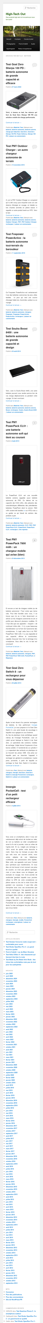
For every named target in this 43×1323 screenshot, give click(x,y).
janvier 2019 (10, 1098)
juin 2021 (9, 1052)
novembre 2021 (11, 1044)
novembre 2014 (11, 1219)
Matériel (16, 127)
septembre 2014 (11, 1225)
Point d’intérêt (23, 44)
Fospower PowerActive (21, 314)
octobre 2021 (10, 1047)
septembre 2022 (11, 1027)
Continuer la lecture (13, 122)
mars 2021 (9, 1057)
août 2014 (9, 1227)
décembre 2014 (11, 1217)
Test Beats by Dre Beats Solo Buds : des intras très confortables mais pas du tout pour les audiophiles (21, 962)
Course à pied (28, 39)
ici (24, 510)
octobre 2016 (10, 1161)
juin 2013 (9, 1263)
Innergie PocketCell (19, 775)
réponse (23, 529)
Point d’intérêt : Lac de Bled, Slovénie (20, 952)
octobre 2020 (10, 1070)
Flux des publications (14, 1294)
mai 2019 (9, 1090)
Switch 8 (9, 777)
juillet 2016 (10, 1169)
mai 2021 (9, 1055)
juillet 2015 (10, 1199)
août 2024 (9, 983)
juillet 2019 (10, 1087)
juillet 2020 (10, 1075)
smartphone (18, 922)
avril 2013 (9, 1268)
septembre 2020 (11, 1072)
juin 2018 (9, 1110)
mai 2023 (9, 1006)
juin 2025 (9, 973)
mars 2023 (9, 1011)
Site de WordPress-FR (14, 1299)
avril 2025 (9, 976)
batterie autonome (18, 129)
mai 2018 (9, 1113)
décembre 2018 (11, 1100)
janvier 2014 (10, 1245)
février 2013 (10, 1270)
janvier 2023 (10, 1016)
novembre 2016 (11, 1159)
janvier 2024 (10, 989)
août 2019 (9, 1085)
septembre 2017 (11, 1133)
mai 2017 (9, 1143)
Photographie (10, 44)
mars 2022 (9, 1039)
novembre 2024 (11, 981)
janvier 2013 (10, 1273)
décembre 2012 (11, 1275)
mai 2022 (9, 1034)
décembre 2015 (11, 1186)
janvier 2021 (10, 1062)
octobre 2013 (10, 1253)
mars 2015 (9, 1209)
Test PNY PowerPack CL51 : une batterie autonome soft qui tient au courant (17, 429)
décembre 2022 (11, 1019)
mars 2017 (9, 1148)
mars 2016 (9, 1179)
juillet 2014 (10, 1230)
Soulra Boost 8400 (30, 410)
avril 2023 (9, 1009)
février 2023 (10, 1014)
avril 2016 (9, 1176)
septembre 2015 (11, 1194)
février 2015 (10, 1212)
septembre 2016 (11, 1164)
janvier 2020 (10, 1080)
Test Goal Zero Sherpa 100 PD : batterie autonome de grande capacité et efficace (17, 73)
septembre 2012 (11, 1283)
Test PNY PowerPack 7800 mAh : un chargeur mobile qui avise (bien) (16, 547)
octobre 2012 (10, 1280)
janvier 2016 (10, 1184)
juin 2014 (9, 1232)
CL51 (27, 525)
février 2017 (10, 1151)
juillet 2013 (10, 1260)
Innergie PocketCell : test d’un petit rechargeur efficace (16, 794)
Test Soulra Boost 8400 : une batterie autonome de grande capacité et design (17, 338)
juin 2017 (9, 1141)
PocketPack (29, 656)
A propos (18, 39)
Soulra (21, 410)
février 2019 (10, 1095)
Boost (8, 410)
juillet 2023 (10, 1001)
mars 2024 (9, 986)
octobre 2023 (10, 996)
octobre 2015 (10, 1192)
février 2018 (10, 1120)
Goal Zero (24, 132)
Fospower (9, 314)
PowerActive (10, 316)
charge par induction (13, 132)
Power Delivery (22, 134)
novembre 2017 (11, 1128)
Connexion (10, 1292)
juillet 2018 (10, 1108)
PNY (19, 222)
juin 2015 (9, 1202)
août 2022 (9, 1029)
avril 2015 (9, 1207)
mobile (21, 920)
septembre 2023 (11, 999)
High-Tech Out (15, 14)
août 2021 (9, 1049)
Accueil (8, 39)
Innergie (15, 920)
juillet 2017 (10, 1138)
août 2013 (9, 1258)
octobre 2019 (10, 1082)
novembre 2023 (11, 994)
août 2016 (9, 1166)
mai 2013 (9, 1265)
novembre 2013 (11, 1250)
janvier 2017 (10, 1154)
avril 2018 (9, 1115)
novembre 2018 (11, 1103)
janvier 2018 (10, 1123)
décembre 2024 (11, 978)
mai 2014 (9, 1235)
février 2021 (10, 1060)
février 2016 (10, 1181)
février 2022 (10, 1042)
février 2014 (10, 1242)
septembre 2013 (11, 1255)
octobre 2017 (10, 1131)
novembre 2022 (11, 1021)
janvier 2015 (10, 1214)
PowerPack (22, 527)
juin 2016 (9, 1171)
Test (21, 127)
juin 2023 (9, 1004)
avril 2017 (9, 1146)
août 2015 (9, 1197)
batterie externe (30, 129)
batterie (8, 129)
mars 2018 (9, 1118)
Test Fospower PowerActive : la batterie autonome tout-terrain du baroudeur (17, 241)
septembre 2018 (11, 1105)
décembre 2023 (11, 991)
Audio (33, 44)
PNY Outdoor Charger (29, 222)
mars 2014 (9, 1240)
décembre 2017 (11, 1126)
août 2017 (9, 1136)
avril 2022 (9, 1037)
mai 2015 (9, 1204)
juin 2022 (9, 1032)
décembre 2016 (11, 1156)
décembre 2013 (11, 1247)
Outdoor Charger (11, 222)
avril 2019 (9, 1093)
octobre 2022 (10, 1024)
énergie (15, 772)
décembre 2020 (11, 1065)
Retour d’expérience (25, 49)
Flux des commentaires (14, 1297)
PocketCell (28, 920)
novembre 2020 (11, 1067)
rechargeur (9, 224)
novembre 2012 (11, 1278)
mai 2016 (9, 1174)
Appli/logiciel (10, 49)
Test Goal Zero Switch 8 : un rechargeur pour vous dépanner (15, 673)
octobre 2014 (10, 1222)
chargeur (28, 312)
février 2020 (10, 1077)
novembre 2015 (11, 1189)
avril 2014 (9, 1237)
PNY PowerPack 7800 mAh (15, 656)
